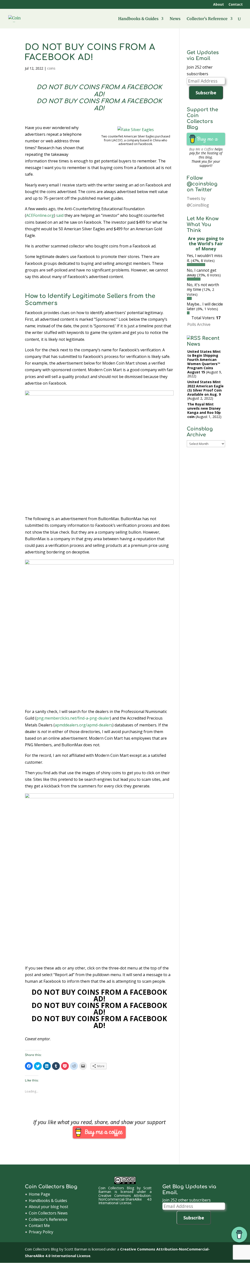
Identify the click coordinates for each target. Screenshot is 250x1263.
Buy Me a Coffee (201, 149)
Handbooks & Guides (138, 19)
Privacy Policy (41, 1232)
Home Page (39, 1194)
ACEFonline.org (40, 215)
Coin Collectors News (48, 1213)
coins (51, 68)
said (59, 215)
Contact (236, 5)
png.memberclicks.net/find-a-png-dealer (73, 718)
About (218, 5)
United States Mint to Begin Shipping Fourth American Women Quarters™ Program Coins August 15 (204, 361)
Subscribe (206, 93)
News (175, 19)
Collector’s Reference (207, 19)
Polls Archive (198, 324)
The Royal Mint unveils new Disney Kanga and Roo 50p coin (204, 410)
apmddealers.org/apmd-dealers (83, 725)
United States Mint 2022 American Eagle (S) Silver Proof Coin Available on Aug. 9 (205, 388)
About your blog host (48, 1206)
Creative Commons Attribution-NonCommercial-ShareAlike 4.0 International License (125, 1199)
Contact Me (39, 1225)
